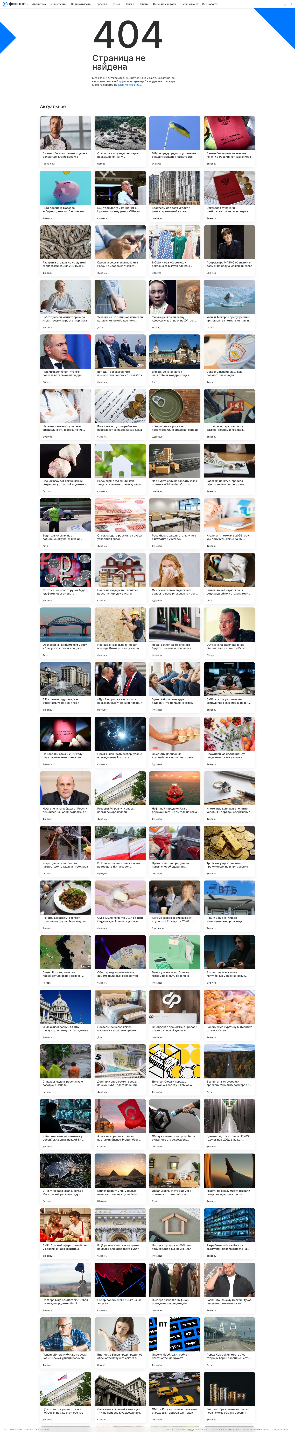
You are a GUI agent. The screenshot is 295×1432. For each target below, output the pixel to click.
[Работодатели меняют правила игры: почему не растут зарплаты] (65, 305)
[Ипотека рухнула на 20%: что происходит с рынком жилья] (174, 1233)
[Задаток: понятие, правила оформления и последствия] (229, 469)
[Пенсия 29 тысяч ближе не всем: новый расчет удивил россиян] (65, 1343)
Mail (5, 1429)
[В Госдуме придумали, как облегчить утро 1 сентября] (65, 687)
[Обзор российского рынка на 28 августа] (120, 1288)
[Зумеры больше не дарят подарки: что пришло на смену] (174, 687)
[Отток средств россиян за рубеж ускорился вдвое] (120, 523)
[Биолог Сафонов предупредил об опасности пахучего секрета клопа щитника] (120, 1343)
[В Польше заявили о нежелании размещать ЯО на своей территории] (120, 851)
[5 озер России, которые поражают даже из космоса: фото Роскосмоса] (65, 960)
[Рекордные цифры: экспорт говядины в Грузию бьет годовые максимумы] (65, 906)
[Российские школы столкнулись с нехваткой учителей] (174, 523)
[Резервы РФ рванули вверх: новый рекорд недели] (120, 796)
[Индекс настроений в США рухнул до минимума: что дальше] (65, 1015)
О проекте (168, 1429)
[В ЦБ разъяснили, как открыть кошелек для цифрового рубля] (120, 1233)
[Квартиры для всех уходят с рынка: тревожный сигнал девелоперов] (174, 196)
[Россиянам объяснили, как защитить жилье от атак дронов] (120, 469)
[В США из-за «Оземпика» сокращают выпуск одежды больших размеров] (174, 250)
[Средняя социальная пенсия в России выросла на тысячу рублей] (120, 250)
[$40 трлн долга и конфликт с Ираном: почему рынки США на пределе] (120, 196)
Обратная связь (281, 1429)
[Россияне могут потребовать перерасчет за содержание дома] (120, 414)
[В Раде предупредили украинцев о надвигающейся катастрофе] (174, 141)
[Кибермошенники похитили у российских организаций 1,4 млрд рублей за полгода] (65, 1124)
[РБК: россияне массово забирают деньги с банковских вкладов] (65, 196)
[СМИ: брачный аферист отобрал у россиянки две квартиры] (65, 1233)
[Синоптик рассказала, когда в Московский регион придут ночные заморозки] (65, 1179)
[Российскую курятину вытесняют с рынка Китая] (229, 1015)
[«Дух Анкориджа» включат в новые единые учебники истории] (120, 687)
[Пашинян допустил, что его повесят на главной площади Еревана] (65, 360)
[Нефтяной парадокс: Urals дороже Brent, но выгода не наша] (174, 796)
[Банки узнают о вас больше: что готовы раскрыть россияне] (174, 960)
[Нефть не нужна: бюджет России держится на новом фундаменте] (65, 796)
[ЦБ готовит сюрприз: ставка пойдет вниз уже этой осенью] (65, 1397)
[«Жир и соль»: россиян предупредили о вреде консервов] (174, 414)
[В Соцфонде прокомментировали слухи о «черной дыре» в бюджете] (174, 1015)
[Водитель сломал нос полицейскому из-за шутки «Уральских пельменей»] (65, 523)
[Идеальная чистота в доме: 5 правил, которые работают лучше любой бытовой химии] (174, 1179)
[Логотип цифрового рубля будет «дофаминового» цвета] (65, 578)
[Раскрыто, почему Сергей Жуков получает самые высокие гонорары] (229, 1288)
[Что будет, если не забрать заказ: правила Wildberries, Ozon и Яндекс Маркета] (174, 469)
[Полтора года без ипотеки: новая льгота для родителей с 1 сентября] (65, 1288)
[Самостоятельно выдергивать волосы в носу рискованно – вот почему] (174, 578)
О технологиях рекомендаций (224, 1429)
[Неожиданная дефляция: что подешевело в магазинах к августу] (229, 742)
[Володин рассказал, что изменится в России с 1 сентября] (120, 360)
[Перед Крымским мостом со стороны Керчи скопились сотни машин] (229, 1343)
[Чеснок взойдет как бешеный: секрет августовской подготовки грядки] (65, 469)
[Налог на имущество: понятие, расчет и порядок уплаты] (120, 578)
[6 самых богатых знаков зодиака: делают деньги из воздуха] (65, 141)
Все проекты (42, 1429)
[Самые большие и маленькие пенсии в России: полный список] (229, 141)
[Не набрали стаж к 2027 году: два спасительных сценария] (65, 742)
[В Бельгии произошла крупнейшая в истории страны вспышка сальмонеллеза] (174, 742)
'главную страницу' (129, 84)
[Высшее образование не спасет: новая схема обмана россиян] (229, 1397)
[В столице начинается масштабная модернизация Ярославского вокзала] (174, 360)
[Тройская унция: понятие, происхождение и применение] (229, 851)
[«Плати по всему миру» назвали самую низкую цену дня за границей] (229, 1179)
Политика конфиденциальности (191, 1429)
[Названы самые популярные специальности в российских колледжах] (65, 414)
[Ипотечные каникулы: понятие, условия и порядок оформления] (229, 796)
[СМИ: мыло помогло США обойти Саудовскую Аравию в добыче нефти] (120, 906)
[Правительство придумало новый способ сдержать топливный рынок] (174, 851)
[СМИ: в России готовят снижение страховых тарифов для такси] (174, 1397)
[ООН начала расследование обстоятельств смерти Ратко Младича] (229, 633)
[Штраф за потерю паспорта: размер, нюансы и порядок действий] (229, 414)
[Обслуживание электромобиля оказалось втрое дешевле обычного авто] (174, 1124)
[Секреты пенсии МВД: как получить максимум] (229, 360)
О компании (16, 1429)
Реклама (29, 1429)
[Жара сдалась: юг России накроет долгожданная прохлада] (65, 851)
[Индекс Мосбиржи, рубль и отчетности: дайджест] (174, 1343)
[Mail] (5, 4)
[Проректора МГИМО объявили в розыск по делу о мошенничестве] (229, 250)
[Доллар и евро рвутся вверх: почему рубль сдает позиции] (120, 1070)
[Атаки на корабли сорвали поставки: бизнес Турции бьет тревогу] (120, 1124)
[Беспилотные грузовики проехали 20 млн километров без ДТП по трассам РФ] (229, 1070)
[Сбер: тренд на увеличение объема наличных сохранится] (120, 960)
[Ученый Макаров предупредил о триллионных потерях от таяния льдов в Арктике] (229, 305)
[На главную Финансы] (18, 4)
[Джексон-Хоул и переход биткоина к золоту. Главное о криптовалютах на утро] (174, 1070)
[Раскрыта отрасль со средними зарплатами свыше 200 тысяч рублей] (65, 250)
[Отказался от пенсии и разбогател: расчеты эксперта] (229, 196)
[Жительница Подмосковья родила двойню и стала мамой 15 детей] (229, 578)
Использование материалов (256, 1429)
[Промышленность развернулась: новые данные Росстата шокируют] (120, 742)
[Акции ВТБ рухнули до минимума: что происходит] (229, 906)
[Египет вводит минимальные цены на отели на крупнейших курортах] (120, 1179)
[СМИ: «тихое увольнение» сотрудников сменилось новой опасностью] (229, 687)
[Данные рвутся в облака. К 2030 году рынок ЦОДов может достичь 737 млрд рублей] (229, 1124)
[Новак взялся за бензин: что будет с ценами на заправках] (174, 633)
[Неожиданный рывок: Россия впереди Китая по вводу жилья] (120, 633)
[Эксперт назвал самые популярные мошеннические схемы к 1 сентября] (229, 960)
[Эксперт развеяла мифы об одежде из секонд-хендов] (174, 1288)
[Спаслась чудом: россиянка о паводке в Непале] (65, 1070)
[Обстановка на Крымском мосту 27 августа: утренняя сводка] (65, 633)
